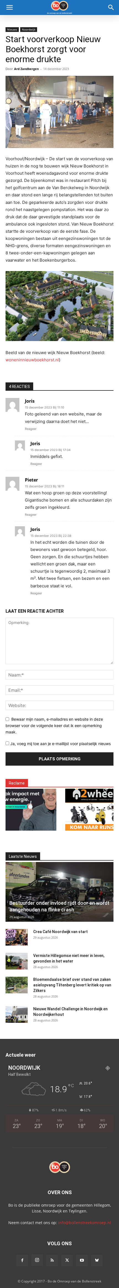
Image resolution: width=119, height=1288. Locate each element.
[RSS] (52, 1260)
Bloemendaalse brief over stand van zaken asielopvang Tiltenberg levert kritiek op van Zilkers (72, 985)
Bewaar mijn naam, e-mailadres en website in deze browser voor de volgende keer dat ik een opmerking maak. (54, 725)
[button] (9, 7)
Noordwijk (28, 29)
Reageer (31, 429)
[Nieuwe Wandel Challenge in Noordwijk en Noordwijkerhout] (17, 1014)
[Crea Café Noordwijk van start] (17, 937)
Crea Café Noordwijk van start (60, 931)
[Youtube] (81, 1260)
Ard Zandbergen (26, 69)
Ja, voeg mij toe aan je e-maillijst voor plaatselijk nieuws (60, 743)
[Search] (111, 7)
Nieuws (12, 29)
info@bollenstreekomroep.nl (84, 1222)
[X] (67, 1260)
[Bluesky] (96, 1260)
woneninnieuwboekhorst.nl (32, 359)
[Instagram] (37, 1260)
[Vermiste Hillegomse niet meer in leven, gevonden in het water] (17, 961)
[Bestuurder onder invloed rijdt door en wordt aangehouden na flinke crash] (59, 892)
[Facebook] (22, 1260)
